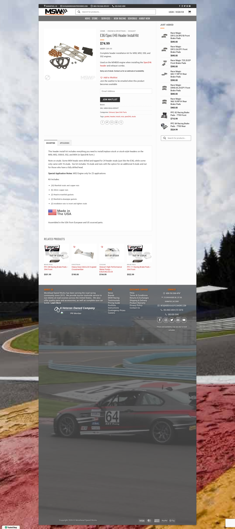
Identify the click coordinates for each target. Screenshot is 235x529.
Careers (111, 313)
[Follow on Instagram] (182, 6)
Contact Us (135, 308)
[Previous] (44, 262)
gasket (106, 117)
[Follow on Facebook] (179, 6)
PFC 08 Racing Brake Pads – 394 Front (56, 268)
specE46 (128, 117)
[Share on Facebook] (102, 122)
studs (134, 117)
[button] (176, 12)
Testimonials (114, 300)
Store (95, 18)
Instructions (113, 308)
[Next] (152, 262)
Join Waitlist (110, 99)
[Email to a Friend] (112, 122)
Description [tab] (50, 143)
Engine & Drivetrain (117, 31)
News (87, 18)
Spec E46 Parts (121, 112)
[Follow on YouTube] (189, 6)
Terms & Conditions (139, 295)
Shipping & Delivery (138, 300)
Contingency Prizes (116, 310)
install (118, 117)
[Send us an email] (187, 6)
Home (102, 31)
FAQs (132, 293)
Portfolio (112, 305)
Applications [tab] (64, 143)
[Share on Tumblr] (121, 122)
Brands (111, 295)
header (112, 117)
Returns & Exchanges (139, 298)
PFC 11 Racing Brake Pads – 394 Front (139, 268)
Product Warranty (137, 303)
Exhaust (132, 31)
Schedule (132, 18)
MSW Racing (120, 18)
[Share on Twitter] (107, 122)
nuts (122, 117)
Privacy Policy (136, 305)
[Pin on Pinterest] (116, 122)
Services (105, 18)
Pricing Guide (114, 303)
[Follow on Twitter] (184, 6)
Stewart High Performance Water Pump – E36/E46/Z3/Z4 (110, 269)
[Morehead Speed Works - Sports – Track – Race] (56, 12)
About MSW (144, 18)
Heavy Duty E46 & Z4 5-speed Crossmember (84, 268)
